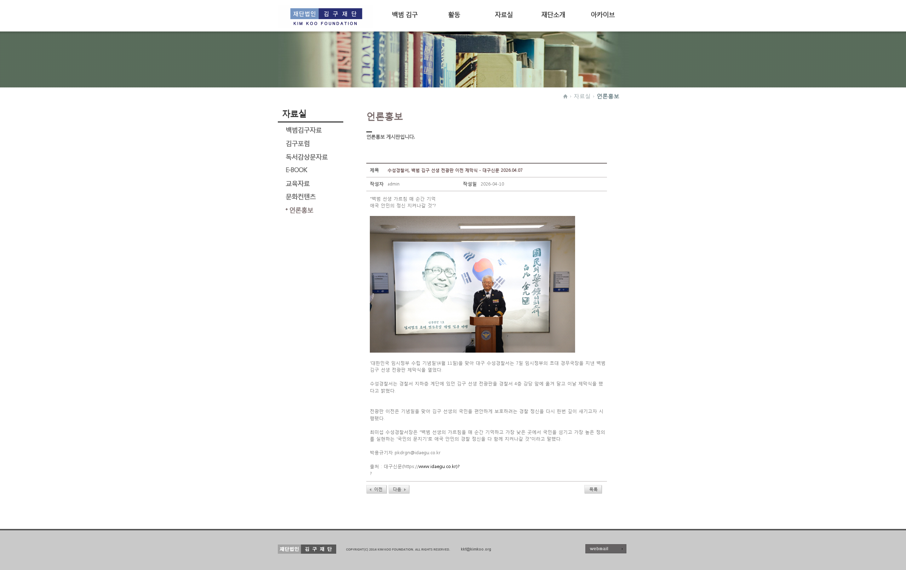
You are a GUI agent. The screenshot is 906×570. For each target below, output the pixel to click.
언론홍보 (608, 96)
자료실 (504, 13)
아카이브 (603, 13)
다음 (397, 489)
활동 (454, 13)
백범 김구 (405, 13)
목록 (593, 489)
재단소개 (553, 13)
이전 (378, 489)
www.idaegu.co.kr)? (439, 466)
